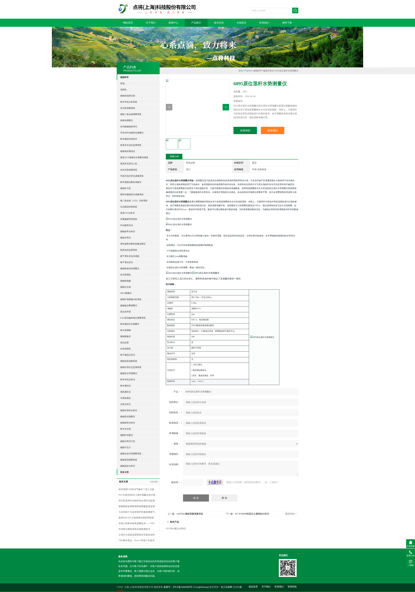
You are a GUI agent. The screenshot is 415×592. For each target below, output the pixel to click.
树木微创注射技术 (128, 139)
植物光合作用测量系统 (130, 453)
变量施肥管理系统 (128, 219)
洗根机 (123, 89)
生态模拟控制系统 (128, 207)
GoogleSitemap (202, 587)
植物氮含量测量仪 (128, 305)
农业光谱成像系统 (128, 170)
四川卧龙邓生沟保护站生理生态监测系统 (138, 500)
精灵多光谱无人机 (128, 163)
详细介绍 (174, 156)
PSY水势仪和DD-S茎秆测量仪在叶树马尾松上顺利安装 (138, 495)
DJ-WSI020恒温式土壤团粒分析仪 (252, 514)
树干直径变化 (126, 262)
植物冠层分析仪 (127, 466)
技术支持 (219, 22)
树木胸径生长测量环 (129, 324)
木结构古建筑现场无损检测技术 (134, 529)
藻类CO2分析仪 (127, 213)
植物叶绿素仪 (126, 435)
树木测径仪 (125, 385)
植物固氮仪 (125, 336)
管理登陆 (292, 587)
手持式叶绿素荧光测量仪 (131, 133)
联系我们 (264, 22)
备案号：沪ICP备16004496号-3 (179, 587)
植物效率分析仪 (127, 231)
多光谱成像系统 (127, 108)
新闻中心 (173, 22)
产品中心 (248, 70)
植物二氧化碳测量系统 (130, 114)
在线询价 (245, 130)
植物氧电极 (125, 281)
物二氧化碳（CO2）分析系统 (134, 200)
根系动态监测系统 (128, 250)
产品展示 (196, 22)
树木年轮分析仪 (127, 379)
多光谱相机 (125, 274)
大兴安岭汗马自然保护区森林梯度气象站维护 (138, 512)
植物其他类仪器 (127, 95)
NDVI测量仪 (126, 293)
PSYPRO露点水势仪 (176, 528)
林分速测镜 (125, 330)
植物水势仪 (125, 237)
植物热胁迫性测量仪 (129, 268)
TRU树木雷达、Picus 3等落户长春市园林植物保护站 (138, 540)
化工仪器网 (226, 587)
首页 (241, 70)
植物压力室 (125, 188)
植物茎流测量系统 (128, 460)
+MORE (154, 481)
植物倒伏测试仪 (127, 151)
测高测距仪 (125, 392)
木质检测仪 (125, 398)
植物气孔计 (125, 447)
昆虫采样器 (125, 311)
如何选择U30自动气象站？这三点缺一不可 (138, 489)
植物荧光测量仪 (127, 416)
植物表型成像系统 (128, 361)
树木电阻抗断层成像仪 (130, 182)
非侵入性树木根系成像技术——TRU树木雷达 (138, 523)
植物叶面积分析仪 (128, 410)
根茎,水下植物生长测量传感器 (134, 157)
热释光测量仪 (126, 120)
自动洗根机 (125, 348)
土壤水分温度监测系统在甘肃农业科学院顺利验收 (138, 535)
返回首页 (253, 587)
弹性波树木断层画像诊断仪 (133, 244)
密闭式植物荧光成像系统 (131, 194)
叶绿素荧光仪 (126, 225)
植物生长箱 (125, 287)
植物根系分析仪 (127, 423)
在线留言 (241, 22)
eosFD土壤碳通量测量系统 (190, 514)
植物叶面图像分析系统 (130, 299)
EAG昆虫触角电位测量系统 (133, 318)
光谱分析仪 (125, 404)
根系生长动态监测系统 (130, 145)
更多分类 (124, 472)
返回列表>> (291, 514)
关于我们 (151, 22)
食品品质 (124, 342)
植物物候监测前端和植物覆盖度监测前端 (138, 506)
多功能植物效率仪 (128, 126)
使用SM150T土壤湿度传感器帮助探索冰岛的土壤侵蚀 (138, 517)
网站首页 (128, 22)
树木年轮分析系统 (128, 102)
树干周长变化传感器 (129, 256)
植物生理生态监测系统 (130, 367)
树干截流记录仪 (127, 355)
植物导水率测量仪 (128, 373)
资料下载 (287, 22)
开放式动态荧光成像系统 (131, 176)
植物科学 (124, 77)
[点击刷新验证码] (215, 482)
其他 (122, 83)
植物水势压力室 (127, 441)
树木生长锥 (125, 429)
